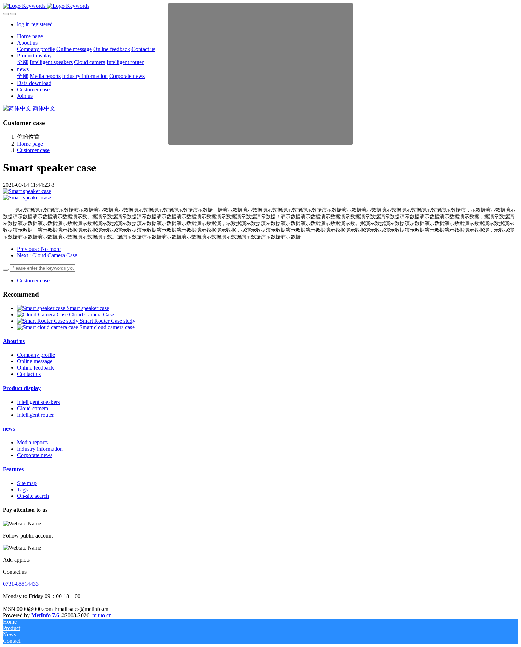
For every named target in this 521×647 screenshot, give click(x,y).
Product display (22, 388)
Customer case (33, 150)
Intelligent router (35, 415)
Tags (22, 489)
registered (42, 24)
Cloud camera (32, 408)
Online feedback (35, 368)
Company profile (36, 355)
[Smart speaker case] (42, 308)
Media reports (32, 442)
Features (13, 469)
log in (23, 24)
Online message (34, 361)
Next (47, 255)
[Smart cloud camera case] (48, 327)
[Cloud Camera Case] (43, 314)
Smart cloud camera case (107, 327)
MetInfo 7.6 (45, 615)
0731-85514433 (21, 584)
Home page (30, 36)
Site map (27, 483)
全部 (22, 62)
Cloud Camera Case (91, 314)
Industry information (40, 449)
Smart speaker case (88, 308)
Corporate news (34, 455)
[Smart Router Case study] (48, 321)
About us (14, 341)
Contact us (29, 374)
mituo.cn (102, 615)
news (9, 429)
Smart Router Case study (107, 321)
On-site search (33, 496)
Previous (39, 249)
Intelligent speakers (38, 402)
